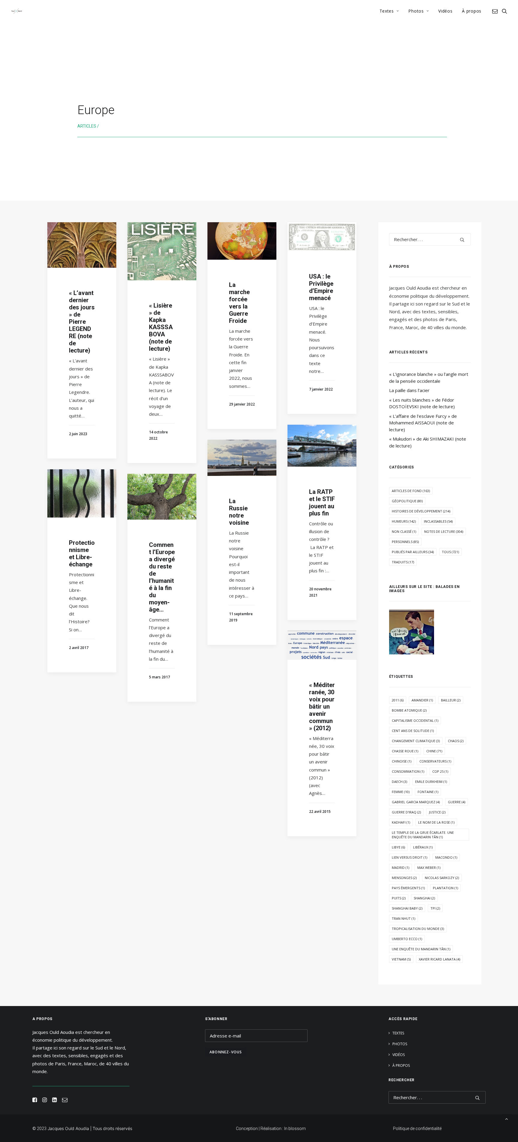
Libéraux (423, 847)
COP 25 (440, 771)
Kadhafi (401, 822)
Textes (387, 11)
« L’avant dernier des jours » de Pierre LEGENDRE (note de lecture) (82, 321)
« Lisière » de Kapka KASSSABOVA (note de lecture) (161, 327)
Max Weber (428, 867)
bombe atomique (409, 710)
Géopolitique (407, 501)
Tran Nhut (403, 918)
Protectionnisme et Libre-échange (82, 553)
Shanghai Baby (407, 908)
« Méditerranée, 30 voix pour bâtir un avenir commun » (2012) (322, 706)
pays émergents (408, 888)
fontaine (428, 791)
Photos (416, 11)
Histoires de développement (421, 511)
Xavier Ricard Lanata (439, 959)
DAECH (399, 781)
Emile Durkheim (431, 781)
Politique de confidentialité (417, 1128)
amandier (422, 700)
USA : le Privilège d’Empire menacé (321, 287)
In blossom (295, 1128)
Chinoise (401, 761)
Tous (450, 552)
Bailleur (450, 700)
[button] (496, 11)
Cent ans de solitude (413, 730)
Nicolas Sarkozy (442, 877)
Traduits (403, 562)
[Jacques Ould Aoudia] (16, 11)
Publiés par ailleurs (413, 552)
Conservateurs (435, 761)
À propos (471, 11)
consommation (408, 771)
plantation (445, 888)
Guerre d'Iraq (406, 812)
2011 (397, 700)
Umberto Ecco (407, 939)
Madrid (400, 867)
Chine (434, 751)
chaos (455, 741)
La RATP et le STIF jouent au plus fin (322, 502)
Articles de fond (411, 490)
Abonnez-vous (226, 1052)
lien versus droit (409, 857)
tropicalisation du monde (418, 928)
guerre (456, 802)
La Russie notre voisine (239, 511)
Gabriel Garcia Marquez (416, 802)
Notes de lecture (443, 531)
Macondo (446, 857)
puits (399, 898)
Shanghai (424, 898)
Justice (437, 812)
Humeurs (404, 521)
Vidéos (445, 11)
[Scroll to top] (506, 1118)
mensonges (404, 877)
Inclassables (438, 521)
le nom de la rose (436, 822)
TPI (435, 908)
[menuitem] (389, 11)
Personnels (405, 541)
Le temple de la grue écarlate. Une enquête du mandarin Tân (423, 834)
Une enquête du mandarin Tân (421, 949)
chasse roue (405, 751)
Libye (398, 847)
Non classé (404, 531)
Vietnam (401, 959)
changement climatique (416, 741)
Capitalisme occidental (415, 720)
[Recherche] (430, 239)
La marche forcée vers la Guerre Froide (239, 302)
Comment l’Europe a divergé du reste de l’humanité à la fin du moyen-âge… (162, 577)
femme (400, 791)
